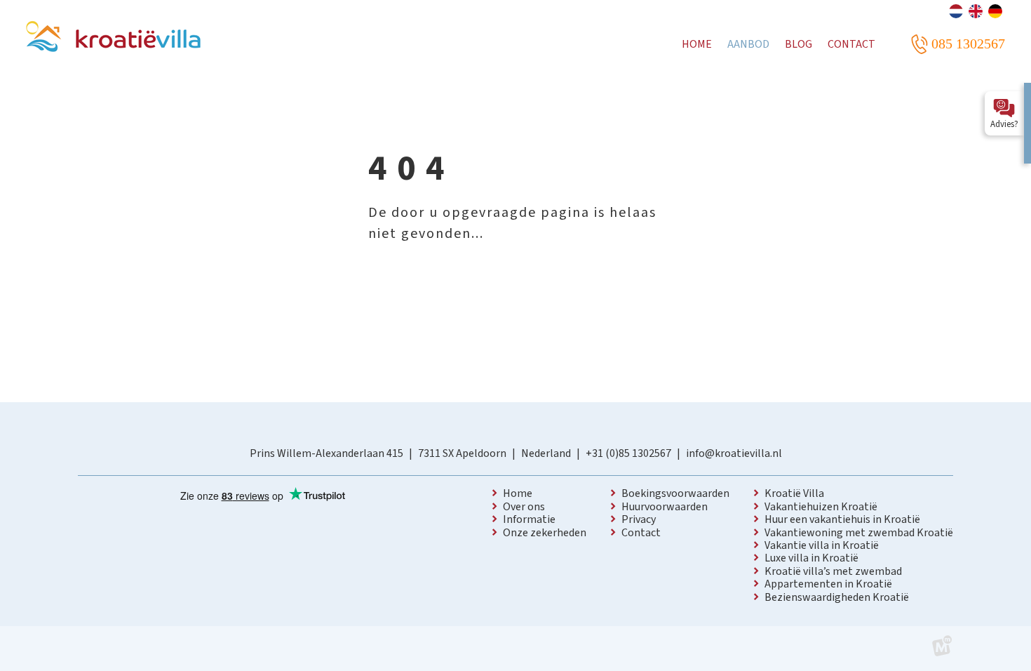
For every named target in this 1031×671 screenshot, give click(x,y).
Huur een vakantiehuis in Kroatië (842, 519)
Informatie (529, 519)
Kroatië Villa (794, 493)
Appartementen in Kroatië (828, 584)
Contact (641, 532)
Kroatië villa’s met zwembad (833, 571)
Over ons (524, 506)
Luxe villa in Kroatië (811, 558)
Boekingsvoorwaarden (675, 493)
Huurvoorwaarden (664, 506)
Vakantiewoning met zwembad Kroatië (858, 532)
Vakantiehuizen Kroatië (820, 506)
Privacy (638, 519)
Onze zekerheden (544, 532)
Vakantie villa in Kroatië (821, 545)
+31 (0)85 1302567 (628, 453)
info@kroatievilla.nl (734, 453)
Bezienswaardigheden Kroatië (836, 597)
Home (517, 493)
